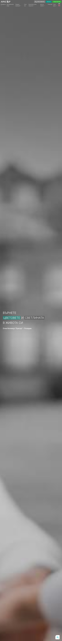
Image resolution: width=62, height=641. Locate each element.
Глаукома (50, 4)
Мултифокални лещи (10, 5)
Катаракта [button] (3, 5)
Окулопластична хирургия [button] (32, 5)
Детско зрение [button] (43, 5)
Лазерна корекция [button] (17, 5)
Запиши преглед (56, 1)
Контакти (49, 1)
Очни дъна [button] (55, 5)
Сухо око (25, 5)
